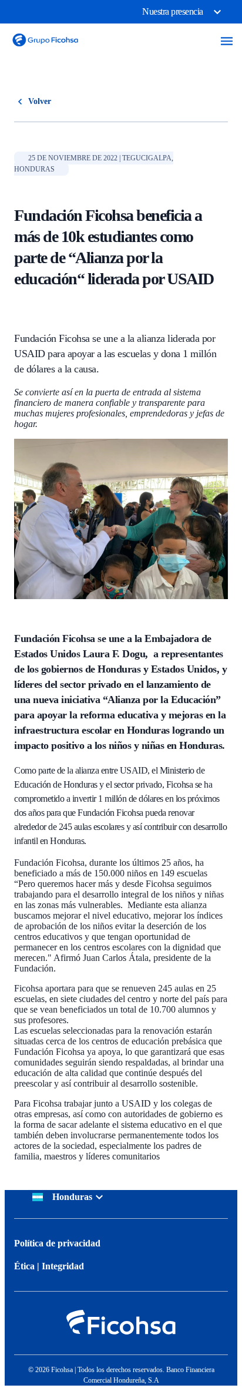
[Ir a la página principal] (45, 49)
